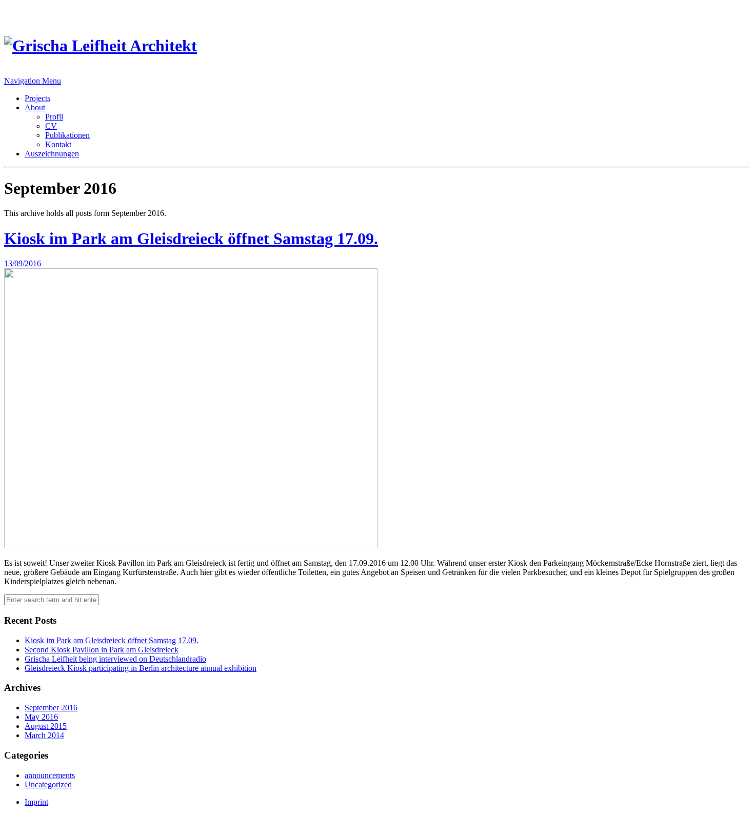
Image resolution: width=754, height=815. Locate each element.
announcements (50, 775)
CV (51, 126)
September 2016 (51, 707)
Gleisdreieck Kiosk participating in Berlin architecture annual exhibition (140, 668)
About (35, 107)
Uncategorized (48, 784)
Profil (54, 116)
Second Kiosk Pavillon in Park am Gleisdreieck (101, 649)
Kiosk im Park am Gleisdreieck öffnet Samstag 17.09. (191, 238)
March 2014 (44, 735)
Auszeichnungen (52, 153)
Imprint (36, 802)
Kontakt (58, 144)
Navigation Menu (32, 80)
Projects (37, 98)
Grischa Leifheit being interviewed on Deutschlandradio (115, 658)
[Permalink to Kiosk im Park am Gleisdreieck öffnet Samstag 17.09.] (191, 545)
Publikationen (67, 135)
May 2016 (41, 716)
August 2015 (46, 726)
